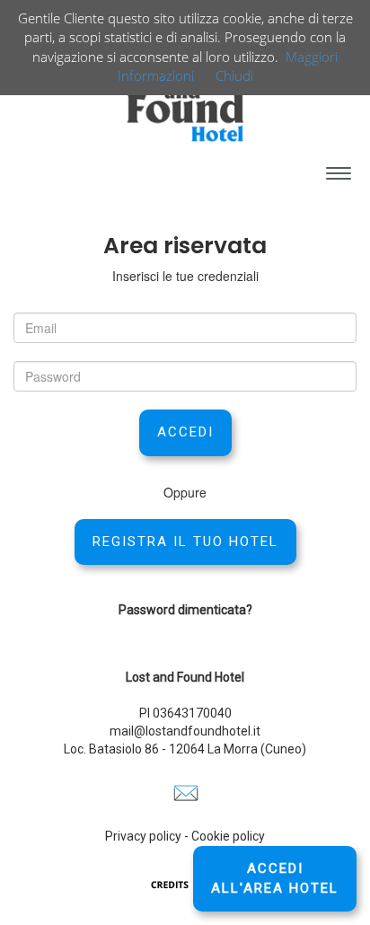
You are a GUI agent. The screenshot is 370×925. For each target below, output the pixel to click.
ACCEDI (185, 432)
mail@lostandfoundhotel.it (185, 731)
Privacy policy (143, 836)
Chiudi (234, 75)
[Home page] (185, 99)
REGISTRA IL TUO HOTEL (185, 541)
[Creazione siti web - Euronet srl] (185, 884)
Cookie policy (228, 836)
